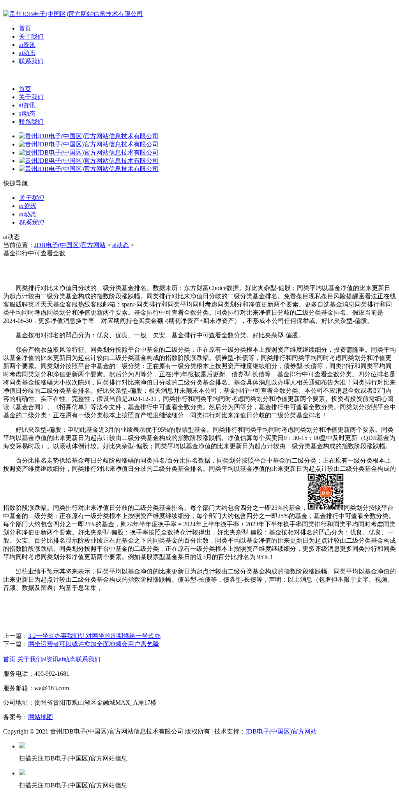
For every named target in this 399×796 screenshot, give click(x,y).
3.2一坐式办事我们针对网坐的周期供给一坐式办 (94, 635)
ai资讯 (27, 44)
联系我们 (31, 61)
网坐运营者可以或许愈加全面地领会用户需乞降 (93, 644)
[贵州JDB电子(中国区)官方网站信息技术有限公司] (73, 14)
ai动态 (27, 53)
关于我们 (31, 36)
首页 (25, 28)
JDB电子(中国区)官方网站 (70, 245)
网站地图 (40, 717)
